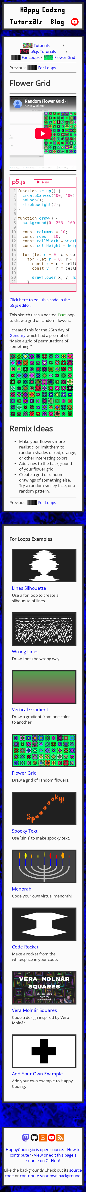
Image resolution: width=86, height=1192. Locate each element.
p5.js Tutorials (43, 51)
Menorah (22, 888)
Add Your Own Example (37, 1073)
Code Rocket (25, 946)
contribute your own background (50, 1175)
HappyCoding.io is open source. (35, 1149)
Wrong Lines (25, 651)
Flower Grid (64, 57)
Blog (57, 22)
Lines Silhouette (29, 588)
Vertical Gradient (30, 709)
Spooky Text (25, 831)
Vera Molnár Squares (34, 1010)
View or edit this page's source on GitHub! (51, 1157)
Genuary (18, 335)
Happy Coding (43, 10)
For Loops (31, 57)
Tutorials (26, 22)
